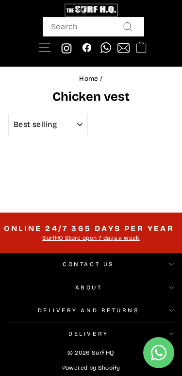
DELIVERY (88, 333)
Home (88, 78)
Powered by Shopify (91, 367)
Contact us (88, 264)
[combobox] (93, 26)
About (88, 287)
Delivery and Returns (89, 310)
